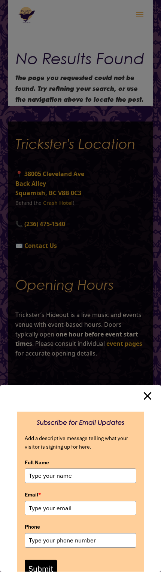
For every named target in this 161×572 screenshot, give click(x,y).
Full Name (37, 462)
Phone (32, 526)
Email (33, 494)
